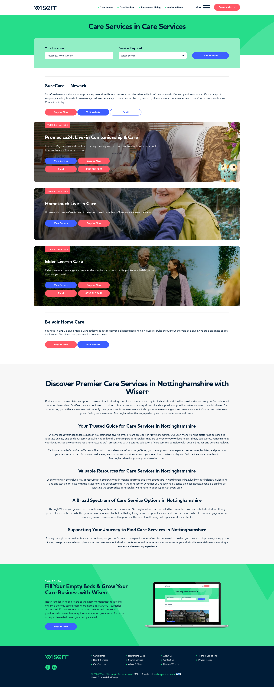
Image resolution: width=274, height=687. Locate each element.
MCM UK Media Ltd (143, 674)
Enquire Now (61, 626)
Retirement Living (150, 7)
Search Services (135, 659)
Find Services (210, 55)
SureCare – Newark (65, 86)
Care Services (127, 7)
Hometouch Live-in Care (70, 203)
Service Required (130, 48)
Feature (227, 7)
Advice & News (175, 7)
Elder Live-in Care (64, 261)
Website (93, 112)
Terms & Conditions (207, 655)
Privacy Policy (205, 659)
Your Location (54, 48)
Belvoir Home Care (64, 322)
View (61, 160)
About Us (167, 655)
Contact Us (168, 659)
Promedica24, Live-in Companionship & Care (91, 137)
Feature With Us (171, 664)
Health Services (100, 659)
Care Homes (106, 7)
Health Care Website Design (104, 677)
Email (126, 112)
